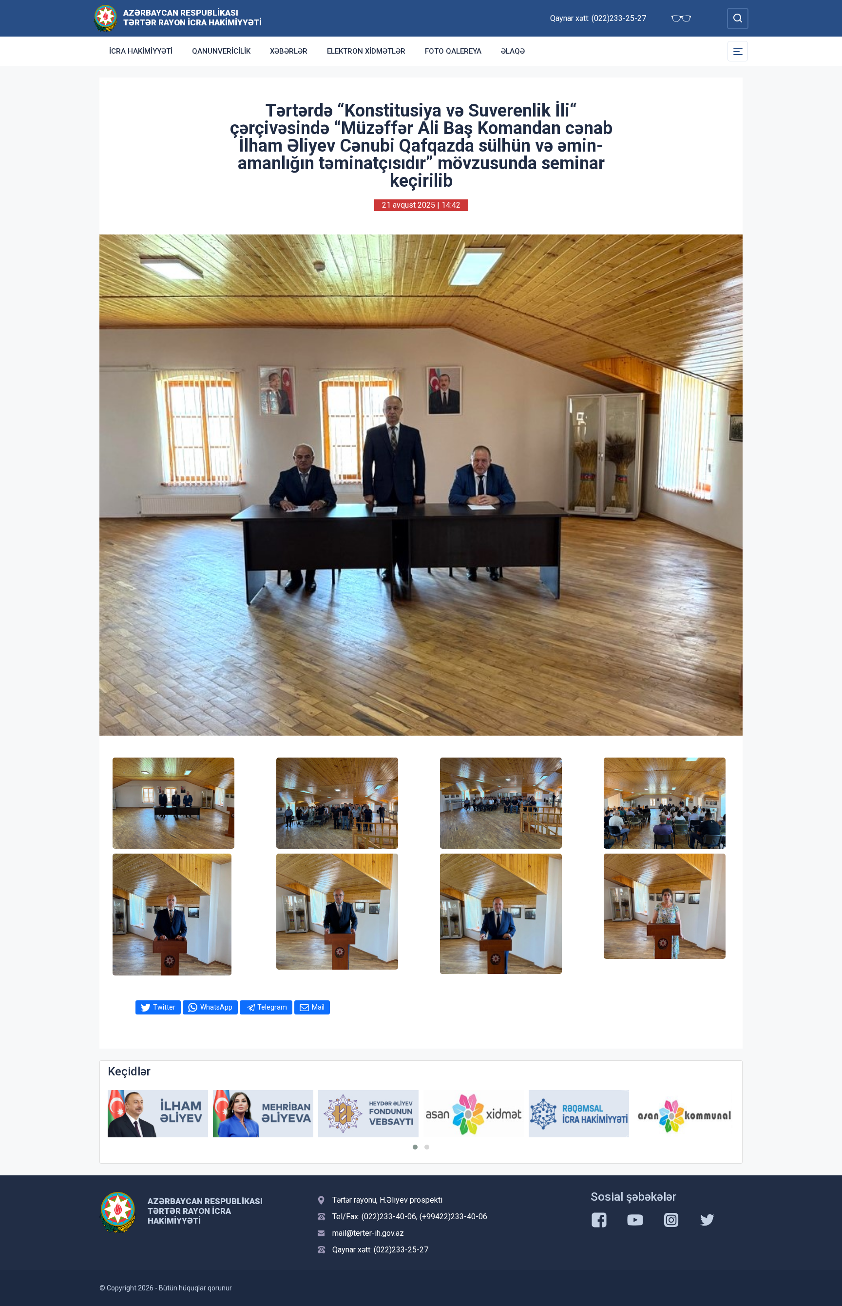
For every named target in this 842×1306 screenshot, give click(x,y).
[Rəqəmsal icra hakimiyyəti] (473, 1113)
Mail (318, 1007)
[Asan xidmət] (368, 1113)
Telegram (272, 1007)
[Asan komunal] (579, 1113)
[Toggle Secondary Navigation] (737, 51)
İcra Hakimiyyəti (140, 51)
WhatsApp (216, 1007)
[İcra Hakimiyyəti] (105, 17)
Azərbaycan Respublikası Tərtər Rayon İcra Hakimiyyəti (192, 17)
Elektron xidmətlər (366, 51)
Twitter (164, 1007)
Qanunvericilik (221, 51)
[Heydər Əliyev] (684, 1113)
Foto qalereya (453, 51)
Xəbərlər (288, 51)
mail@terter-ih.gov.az (368, 1233)
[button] (415, 1147)
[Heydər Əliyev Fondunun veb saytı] (263, 1113)
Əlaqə (513, 51)
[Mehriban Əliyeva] (158, 1113)
